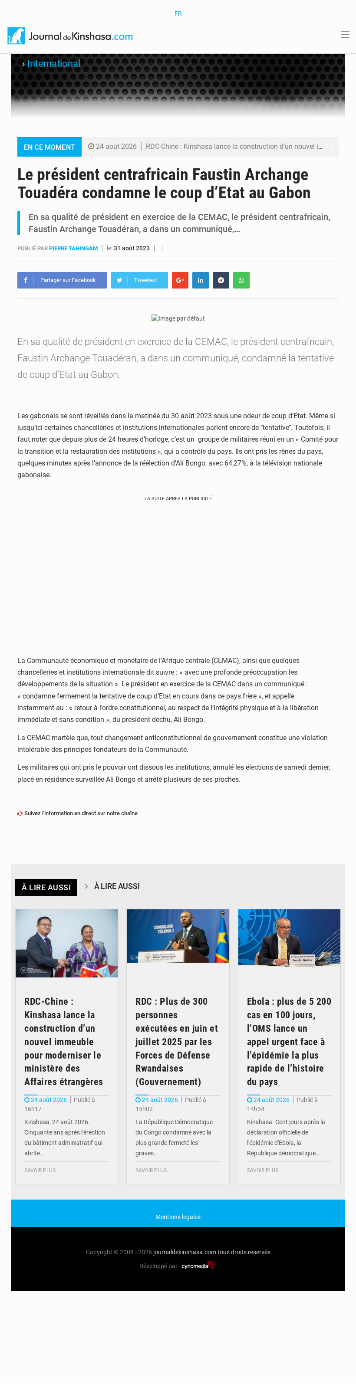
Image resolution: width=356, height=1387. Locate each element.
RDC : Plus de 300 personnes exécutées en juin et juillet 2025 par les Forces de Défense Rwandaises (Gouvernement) (176, 1041)
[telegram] (221, 280)
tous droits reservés (244, 1252)
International (53, 63)
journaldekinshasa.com (184, 1252)
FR (178, 13)
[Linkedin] (200, 280)
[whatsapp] (241, 280)
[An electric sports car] (67, 943)
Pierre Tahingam (74, 248)
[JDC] (71, 35)
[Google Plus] (180, 280)
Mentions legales (178, 1216)
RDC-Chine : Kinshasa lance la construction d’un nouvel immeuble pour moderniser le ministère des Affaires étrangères (63, 1041)
